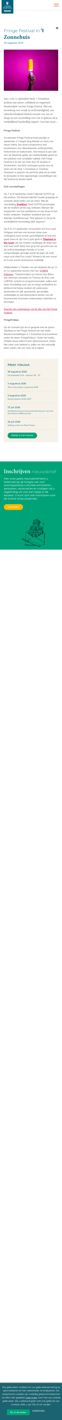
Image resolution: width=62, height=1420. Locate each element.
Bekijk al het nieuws (22, 435)
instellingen (38, 1410)
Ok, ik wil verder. (18, 1412)
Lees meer (31, 1397)
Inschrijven (13, 507)
